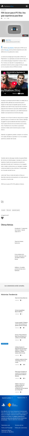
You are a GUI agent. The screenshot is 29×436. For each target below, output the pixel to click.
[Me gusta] (20, 300)
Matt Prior (8, 40)
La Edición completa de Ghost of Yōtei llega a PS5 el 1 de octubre (21, 361)
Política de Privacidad (6, 427)
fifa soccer (9, 210)
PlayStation (8, 6)
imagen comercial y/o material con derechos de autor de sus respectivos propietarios (14, 418)
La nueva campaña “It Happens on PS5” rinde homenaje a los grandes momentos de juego (21, 324)
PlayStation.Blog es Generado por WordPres (7, 431)
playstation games (16, 210)
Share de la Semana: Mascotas (21, 298)
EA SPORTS (11, 47)
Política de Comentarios (21, 427)
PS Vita (6, 50)
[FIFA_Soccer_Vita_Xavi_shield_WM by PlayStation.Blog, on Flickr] (12, 198)
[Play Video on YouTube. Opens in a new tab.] (25, 36)
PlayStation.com (5, 425)
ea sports (3, 210)
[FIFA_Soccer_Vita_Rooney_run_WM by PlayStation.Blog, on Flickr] (12, 153)
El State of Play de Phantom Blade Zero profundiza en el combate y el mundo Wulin (21, 336)
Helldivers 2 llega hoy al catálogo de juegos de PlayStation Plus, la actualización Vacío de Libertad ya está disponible (21, 386)
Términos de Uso (19, 425)
